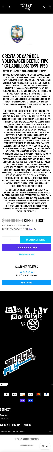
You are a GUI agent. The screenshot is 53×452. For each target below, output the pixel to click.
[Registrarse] (50, 431)
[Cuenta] (44, 7)
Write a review (26, 282)
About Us (3, 415)
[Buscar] (9, 7)
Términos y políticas (26, 445)
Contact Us (4, 418)
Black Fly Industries (30, 439)
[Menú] (3, 7)
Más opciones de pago (26, 254)
